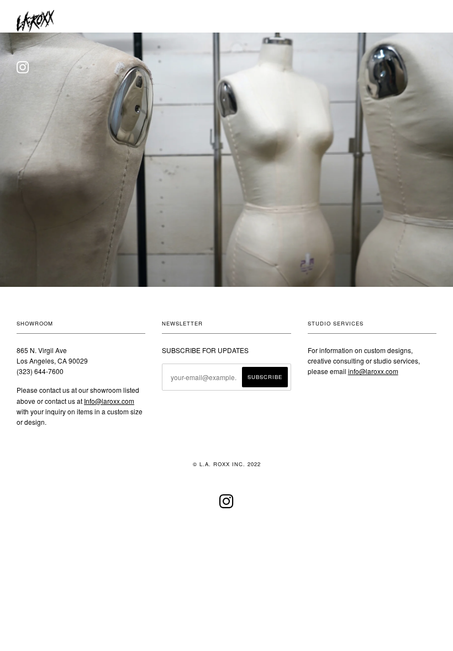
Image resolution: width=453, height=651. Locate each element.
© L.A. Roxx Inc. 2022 (227, 464)
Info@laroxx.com (109, 400)
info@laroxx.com (373, 371)
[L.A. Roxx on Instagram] (226, 505)
